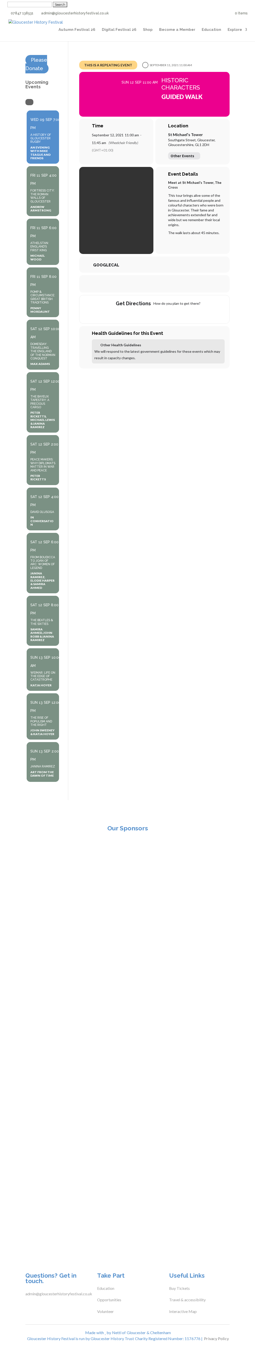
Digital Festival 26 (119, 30)
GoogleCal (106, 265)
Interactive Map (183, 1311)
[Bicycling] (174, 313)
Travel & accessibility (187, 1299)
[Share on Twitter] (148, 284)
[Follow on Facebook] (26, 1305)
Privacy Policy (216, 1338)
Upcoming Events (36, 84)
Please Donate (36, 64)
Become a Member (177, 30)
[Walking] (164, 313)
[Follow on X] (36, 1305)
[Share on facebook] (135, 284)
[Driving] (144, 313)
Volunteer (105, 1311)
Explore (235, 30)
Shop (148, 30)
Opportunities (109, 1299)
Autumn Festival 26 (77, 30)
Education (211, 30)
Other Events (182, 155)
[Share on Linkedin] (160, 284)
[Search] (29, 102)
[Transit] (154, 313)
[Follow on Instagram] (46, 1305)
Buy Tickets (179, 1288)
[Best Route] (135, 313)
